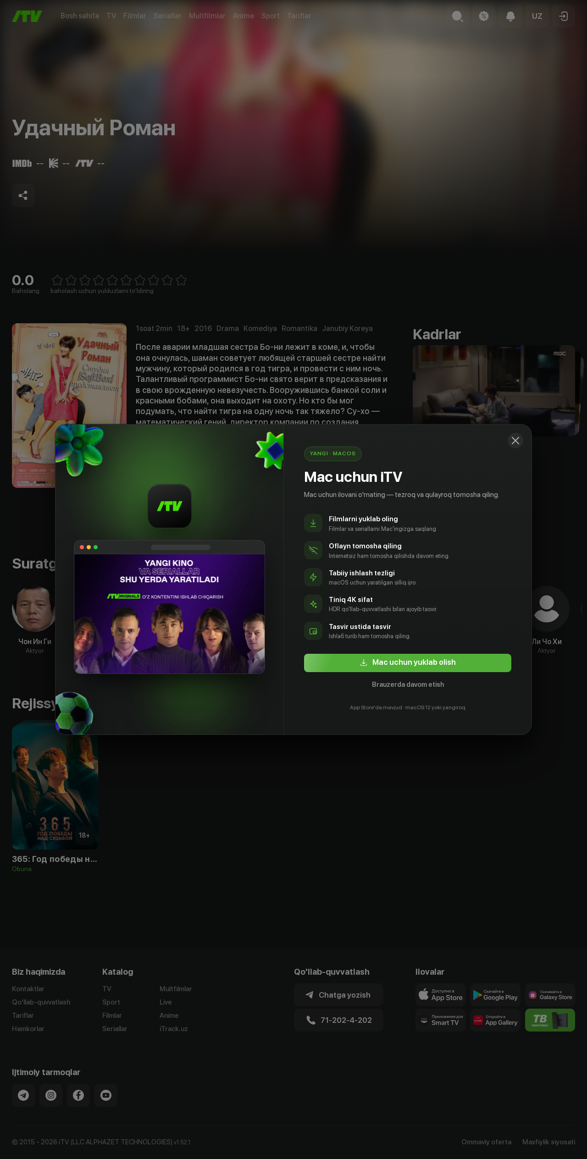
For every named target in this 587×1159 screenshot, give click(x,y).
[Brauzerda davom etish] (515, 440)
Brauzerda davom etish (408, 684)
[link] (407, 663)
